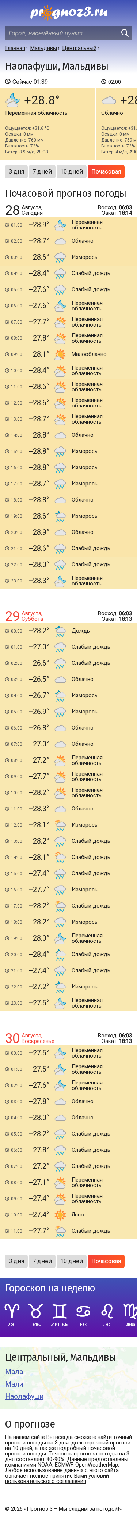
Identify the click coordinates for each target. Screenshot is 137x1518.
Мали (14, 1384)
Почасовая (106, 171)
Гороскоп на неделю (50, 1288)
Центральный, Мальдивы (60, 1357)
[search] (124, 33)
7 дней (42, 171)
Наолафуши (24, 1396)
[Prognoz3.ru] (68, 13)
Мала (14, 1372)
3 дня (16, 171)
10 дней (71, 171)
